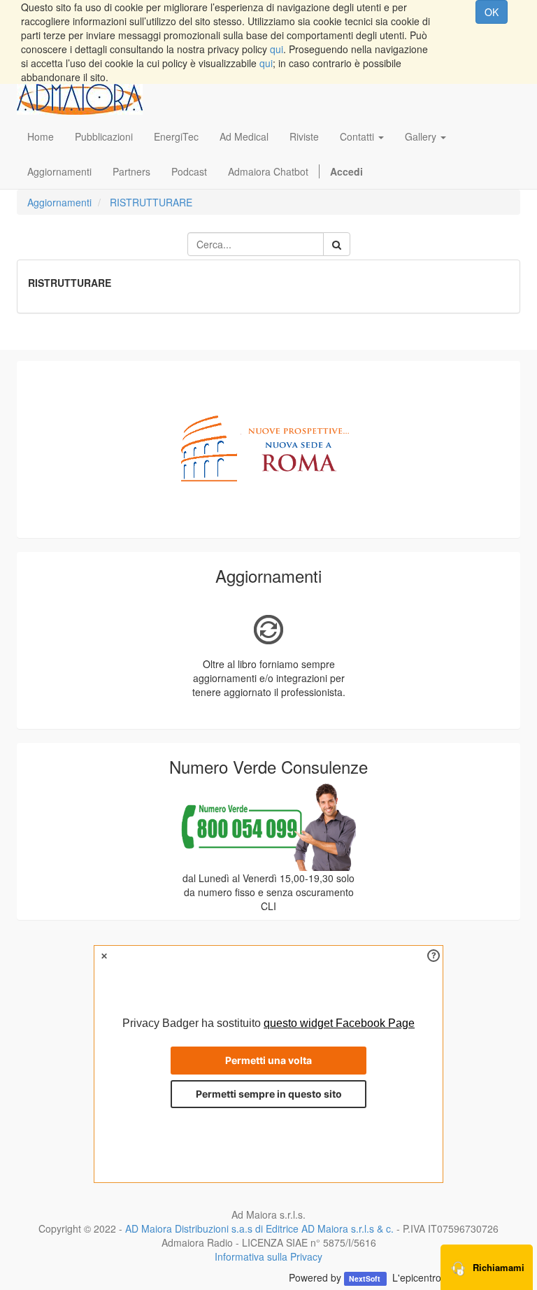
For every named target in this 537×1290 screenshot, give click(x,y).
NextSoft (365, 1278)
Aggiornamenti (59, 202)
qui (276, 49)
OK (492, 12)
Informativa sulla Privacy (268, 1256)
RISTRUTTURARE (151, 202)
